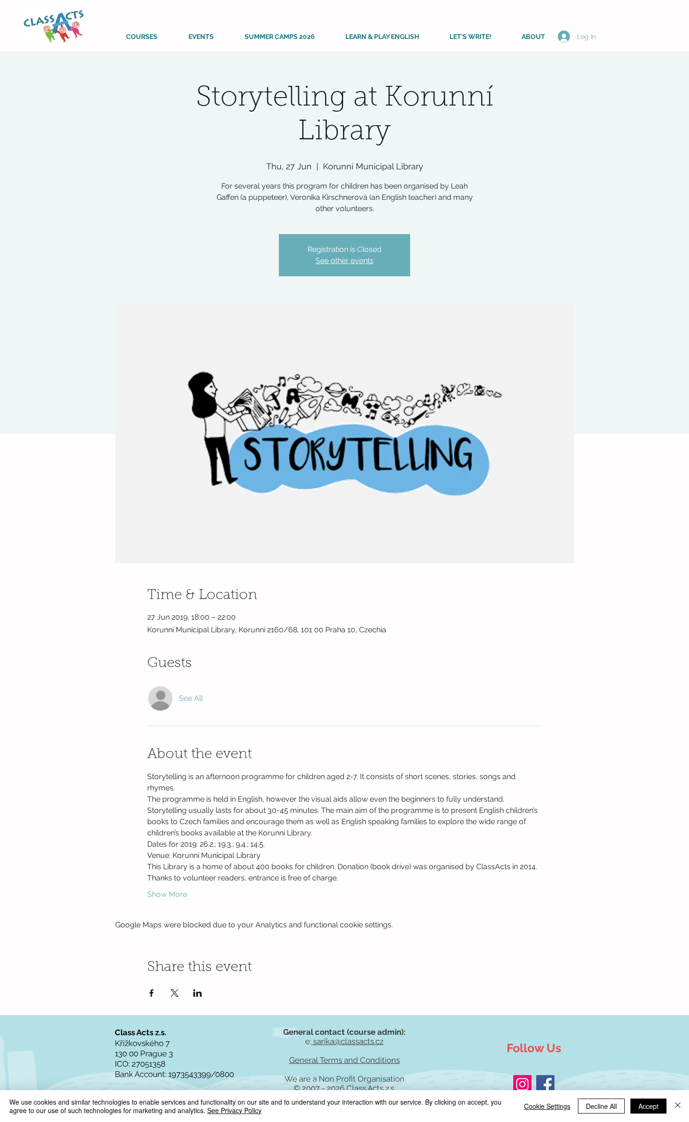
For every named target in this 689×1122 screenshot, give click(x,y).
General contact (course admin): (344, 1032)
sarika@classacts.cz (347, 1041)
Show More (167, 894)
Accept (648, 1106)
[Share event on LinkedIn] (197, 993)
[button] (133, 36)
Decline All (601, 1106)
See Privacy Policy (234, 1110)
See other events (344, 260)
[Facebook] (545, 1084)
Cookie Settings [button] (547, 1106)
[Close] (677, 1106)
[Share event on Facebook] (151, 993)
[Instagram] (522, 1084)
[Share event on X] (174, 993)
